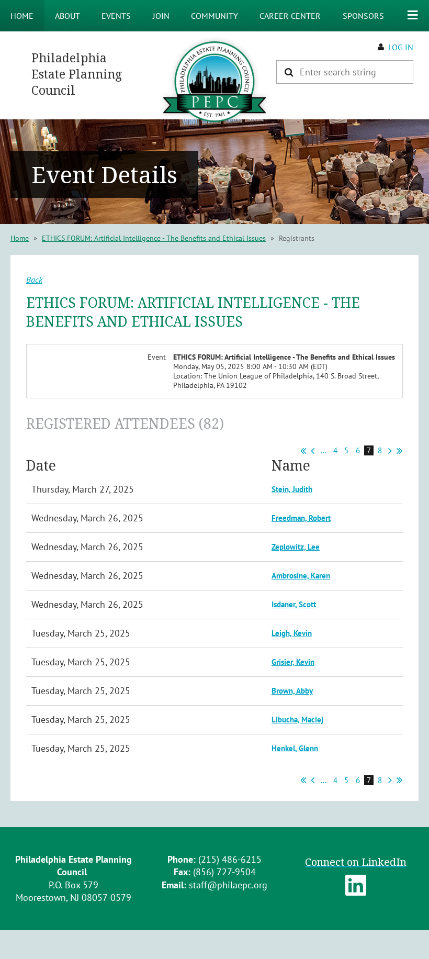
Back (34, 279)
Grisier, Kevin (293, 662)
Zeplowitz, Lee (296, 547)
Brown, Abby (292, 691)
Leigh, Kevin (292, 633)
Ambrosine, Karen (301, 576)
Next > (390, 450)
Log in (400, 47)
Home (19, 238)
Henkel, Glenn (295, 748)
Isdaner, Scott (294, 604)
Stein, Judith (292, 489)
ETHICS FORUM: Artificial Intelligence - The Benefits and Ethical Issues (154, 238)
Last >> (399, 450)
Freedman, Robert (301, 518)
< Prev (313, 450)
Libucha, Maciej (297, 719)
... (323, 450)
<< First (303, 450)
